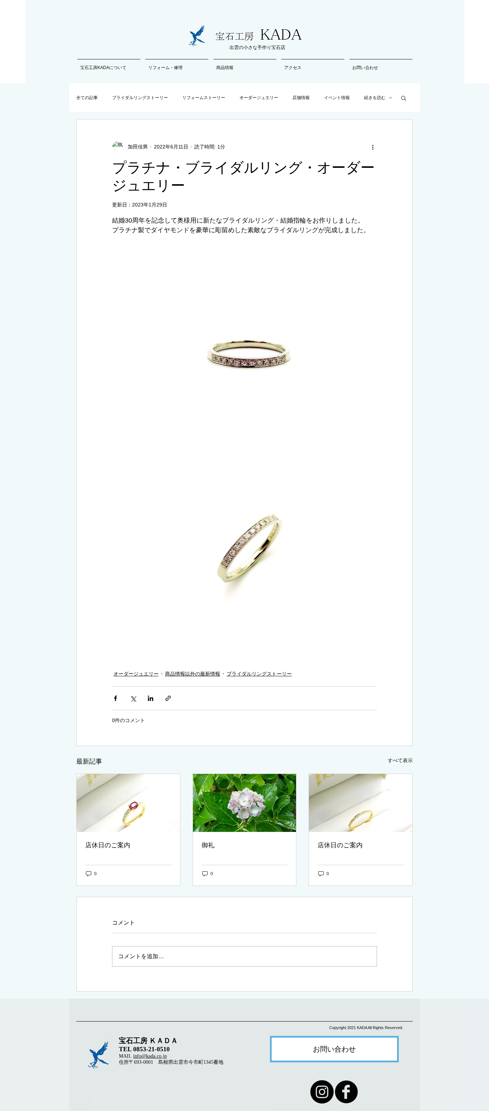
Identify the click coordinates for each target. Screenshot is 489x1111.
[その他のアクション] (372, 146)
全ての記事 (87, 97)
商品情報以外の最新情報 (192, 674)
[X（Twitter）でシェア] (133, 698)
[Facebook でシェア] (115, 698)
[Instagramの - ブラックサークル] (322, 1091)
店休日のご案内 (107, 845)
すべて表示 (400, 760)
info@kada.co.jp (150, 1056)
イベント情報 (337, 97)
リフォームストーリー (203, 97)
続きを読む (375, 97)
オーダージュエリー (258, 97)
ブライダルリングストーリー (140, 97)
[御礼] (244, 803)
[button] (403, 98)
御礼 (208, 845)
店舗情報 (301, 97)
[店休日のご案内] (128, 803)
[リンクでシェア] (168, 698)
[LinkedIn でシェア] (150, 698)
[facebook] (346, 1091)
